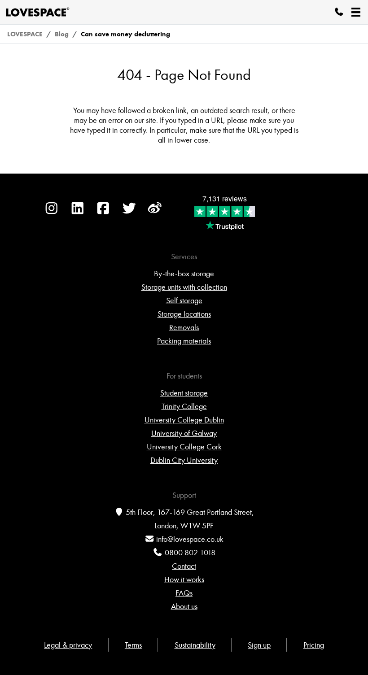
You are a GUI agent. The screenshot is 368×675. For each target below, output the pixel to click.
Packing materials (184, 341)
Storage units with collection (184, 287)
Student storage (184, 393)
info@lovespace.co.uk (189, 539)
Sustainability (195, 645)
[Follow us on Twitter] (129, 213)
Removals (184, 327)
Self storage (184, 300)
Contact (184, 566)
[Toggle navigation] (356, 12)
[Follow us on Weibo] (155, 213)
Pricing (313, 645)
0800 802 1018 (190, 552)
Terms (133, 645)
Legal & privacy (68, 645)
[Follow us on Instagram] (52, 213)
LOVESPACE (25, 34)
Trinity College (184, 406)
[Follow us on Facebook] (103, 213)
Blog (62, 34)
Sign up (259, 645)
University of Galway (184, 433)
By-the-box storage (184, 274)
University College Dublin (184, 420)
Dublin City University (184, 460)
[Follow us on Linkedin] (78, 213)
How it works (184, 579)
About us (184, 606)
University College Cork (184, 447)
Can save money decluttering (125, 34)
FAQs (184, 593)
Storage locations (184, 314)
